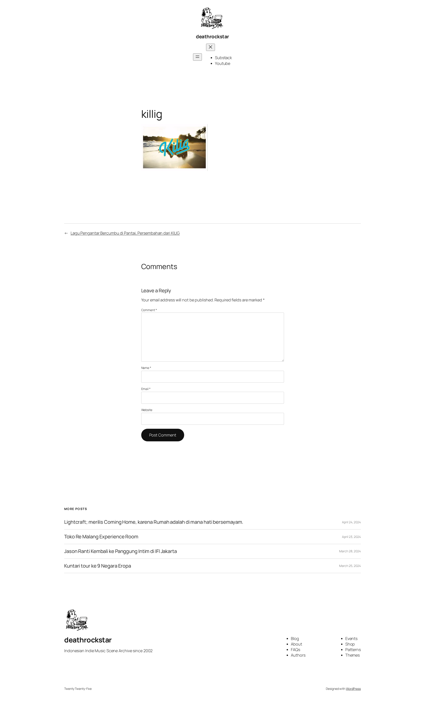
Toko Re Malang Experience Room (101, 536)
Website (146, 410)
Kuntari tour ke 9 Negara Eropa (97, 566)
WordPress (353, 688)
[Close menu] (210, 47)
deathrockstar (212, 36)
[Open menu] (197, 57)
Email (146, 389)
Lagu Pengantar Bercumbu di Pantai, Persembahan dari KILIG (125, 233)
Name (146, 368)
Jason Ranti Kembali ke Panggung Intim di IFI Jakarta (120, 551)
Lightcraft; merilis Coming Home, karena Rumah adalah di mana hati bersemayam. (153, 522)
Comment (149, 310)
